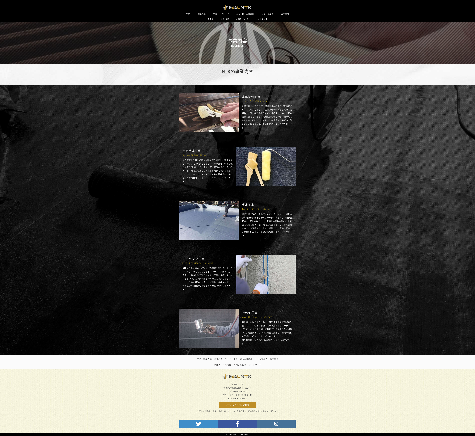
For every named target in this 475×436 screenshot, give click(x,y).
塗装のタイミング (222, 359)
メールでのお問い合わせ (237, 405)
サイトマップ (255, 365)
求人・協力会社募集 (243, 359)
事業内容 (207, 359)
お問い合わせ (240, 365)
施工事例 (274, 359)
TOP (199, 359)
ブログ (217, 365)
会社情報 (227, 365)
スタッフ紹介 (261, 359)
